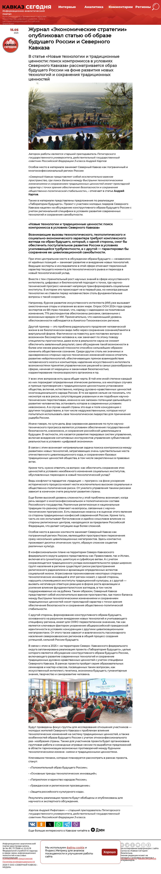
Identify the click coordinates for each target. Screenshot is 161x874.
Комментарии (121, 7)
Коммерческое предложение (18, 858)
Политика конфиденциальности (19, 862)
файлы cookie (75, 847)
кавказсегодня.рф (147, 858)
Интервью (67, 7)
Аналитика (93, 7)
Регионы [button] (143, 7)
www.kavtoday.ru (128, 858)
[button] (155, 7)
